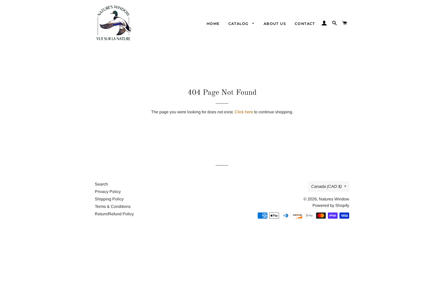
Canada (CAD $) (326, 186)
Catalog (239, 23)
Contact (305, 23)
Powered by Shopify (330, 205)
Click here (244, 112)
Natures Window (334, 199)
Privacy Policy (108, 191)
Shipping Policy (109, 199)
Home (213, 23)
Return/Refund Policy (114, 214)
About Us (275, 23)
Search (101, 184)
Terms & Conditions (113, 206)
